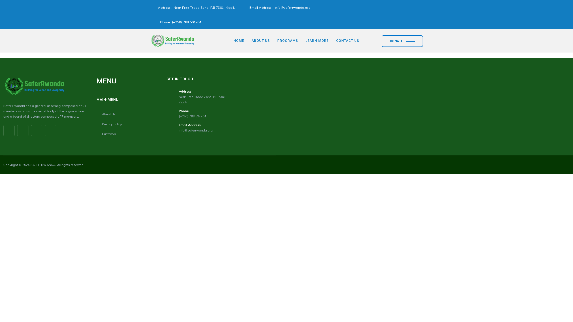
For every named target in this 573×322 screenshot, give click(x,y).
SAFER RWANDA (43, 165)
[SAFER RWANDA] (172, 41)
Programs (287, 41)
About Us (261, 41)
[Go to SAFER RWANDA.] (151, 55)
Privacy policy (112, 124)
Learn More (317, 41)
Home (238, 41)
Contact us (347, 41)
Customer (109, 134)
